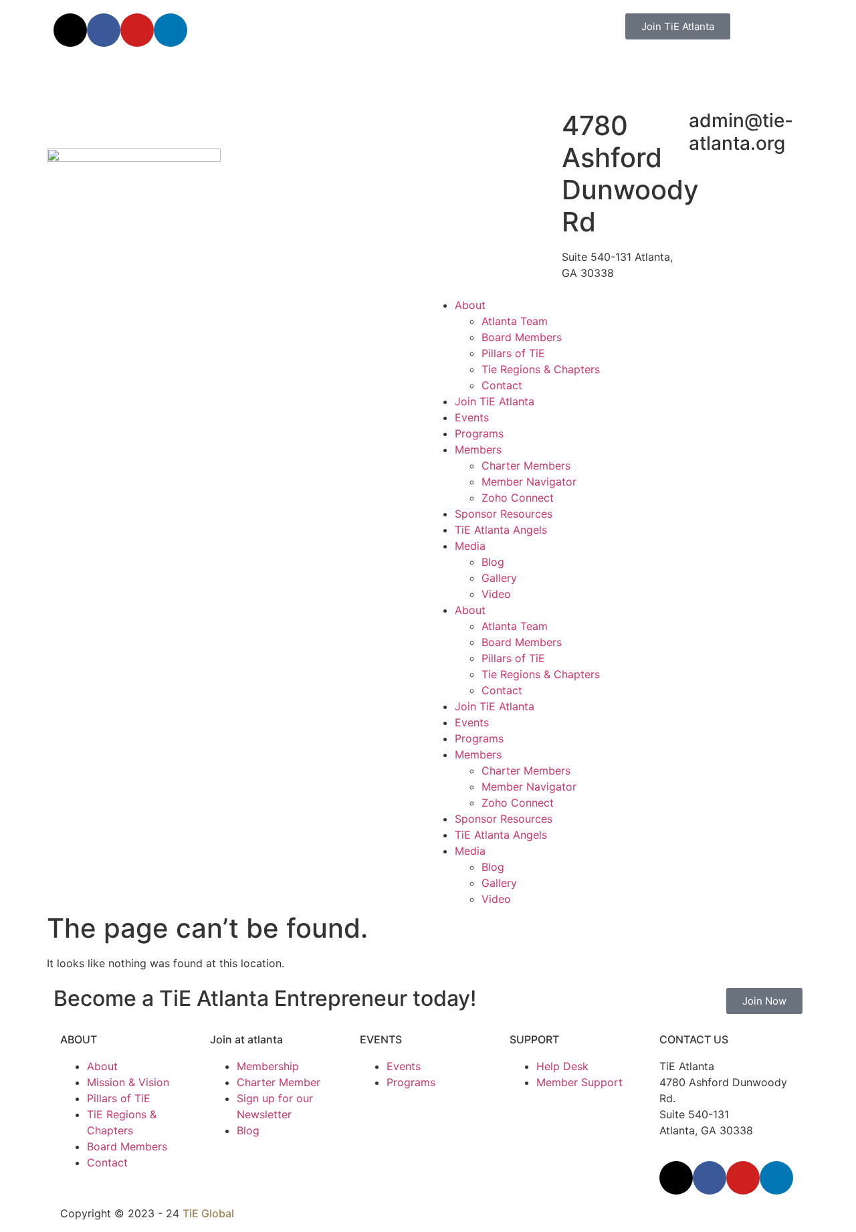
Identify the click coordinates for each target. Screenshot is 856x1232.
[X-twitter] (70, 30)
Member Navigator (528, 481)
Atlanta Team (514, 321)
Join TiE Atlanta (494, 401)
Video (496, 594)
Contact (501, 385)
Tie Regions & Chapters (540, 369)
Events (472, 417)
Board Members (521, 337)
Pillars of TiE (513, 353)
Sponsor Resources (503, 513)
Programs (479, 433)
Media (470, 545)
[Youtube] (137, 30)
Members (478, 449)
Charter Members (525, 465)
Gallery (499, 578)
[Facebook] (103, 30)
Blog (492, 562)
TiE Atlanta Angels (501, 529)
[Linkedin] (170, 30)
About (470, 305)
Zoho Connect (517, 497)
